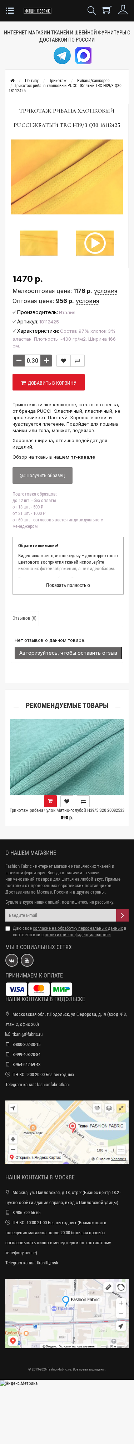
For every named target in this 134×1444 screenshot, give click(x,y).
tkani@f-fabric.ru (28, 1034)
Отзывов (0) (24, 618)
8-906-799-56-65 (26, 1212)
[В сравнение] (77, 361)
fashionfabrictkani (53, 1084)
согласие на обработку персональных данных (78, 928)
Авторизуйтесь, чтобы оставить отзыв (68, 653)
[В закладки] (63, 361)
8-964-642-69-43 (26, 1064)
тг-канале (83, 457)
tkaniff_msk (47, 1262)
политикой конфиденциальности (78, 934)
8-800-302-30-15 (26, 1044)
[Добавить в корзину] (112, 801)
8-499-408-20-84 (26, 1054)
